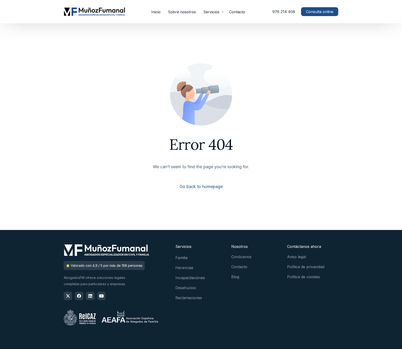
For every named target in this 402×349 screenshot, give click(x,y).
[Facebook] (79, 296)
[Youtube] (101, 296)
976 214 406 (283, 11)
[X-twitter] (68, 296)
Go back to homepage (201, 186)
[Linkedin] (90, 296)
